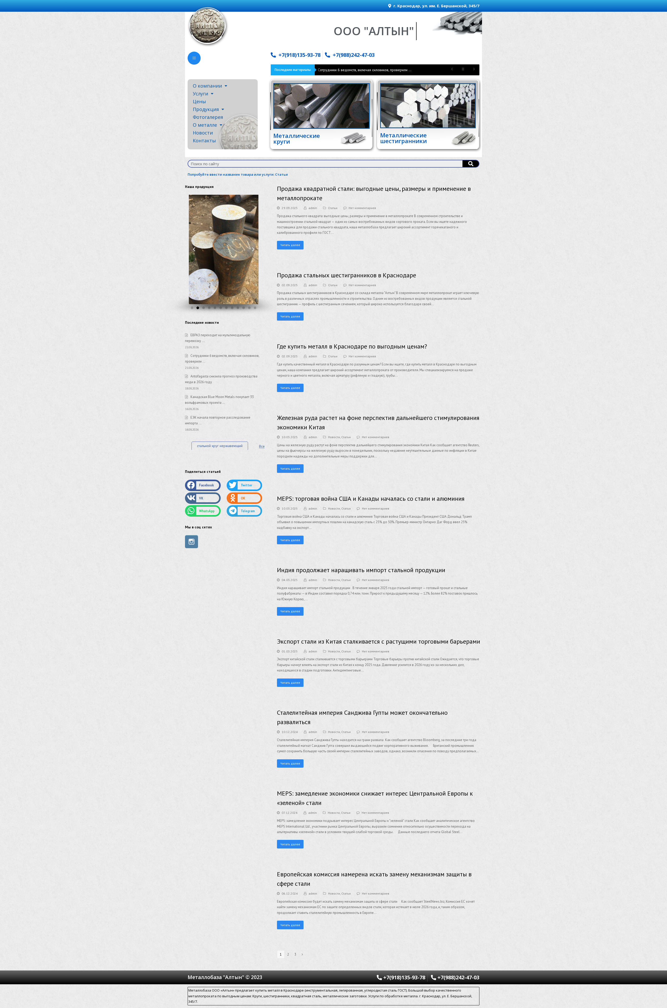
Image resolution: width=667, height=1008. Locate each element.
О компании (207, 86)
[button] (192, 308)
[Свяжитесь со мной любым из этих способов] (194, 58)
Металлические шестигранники (403, 138)
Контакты (204, 140)
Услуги (200, 93)
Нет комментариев (362, 208)
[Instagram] (191, 541)
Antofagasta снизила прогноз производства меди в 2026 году (367, 70)
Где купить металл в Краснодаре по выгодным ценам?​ (352, 346)
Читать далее (290, 245)
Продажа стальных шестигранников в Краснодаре (346, 275)
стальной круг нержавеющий (220, 445)
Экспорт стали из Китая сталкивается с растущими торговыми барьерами (378, 641)
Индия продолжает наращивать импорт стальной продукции (361, 570)
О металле (205, 125)
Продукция (206, 109)
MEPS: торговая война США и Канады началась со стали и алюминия (371, 498)
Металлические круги (296, 138)
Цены (199, 101)
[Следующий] (302, 954)
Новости (203, 133)
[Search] (470, 163)
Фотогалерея (208, 117)
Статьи (281, 174)
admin (312, 208)
